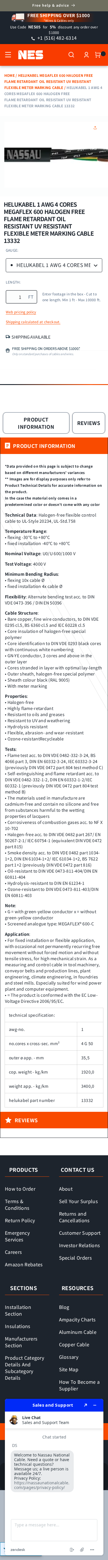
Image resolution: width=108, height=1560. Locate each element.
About (66, 1188)
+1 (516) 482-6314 (56, 37)
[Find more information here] (54, 1477)
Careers (13, 1251)
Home (9, 75)
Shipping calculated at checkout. (33, 321)
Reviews (88, 422)
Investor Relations (79, 1245)
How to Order (20, 1188)
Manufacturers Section (21, 1342)
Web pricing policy (21, 312)
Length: (13, 281)
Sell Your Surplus (78, 1201)
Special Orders (75, 1257)
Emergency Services (17, 1236)
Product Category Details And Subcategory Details (24, 1367)
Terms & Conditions (17, 1204)
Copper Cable (74, 1344)
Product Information (36, 423)
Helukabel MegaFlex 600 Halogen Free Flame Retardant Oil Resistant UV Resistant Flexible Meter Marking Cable (48, 81)
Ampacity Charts (77, 1319)
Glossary (69, 1356)
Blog (64, 1306)
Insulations (18, 1326)
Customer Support (80, 1232)
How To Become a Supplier (79, 1385)
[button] (8, 54)
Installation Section (18, 1310)
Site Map (69, 1369)
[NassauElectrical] (27, 54)
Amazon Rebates (24, 1264)
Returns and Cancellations (74, 1217)
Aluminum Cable (78, 1331)
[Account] (86, 55)
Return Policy (20, 1220)
